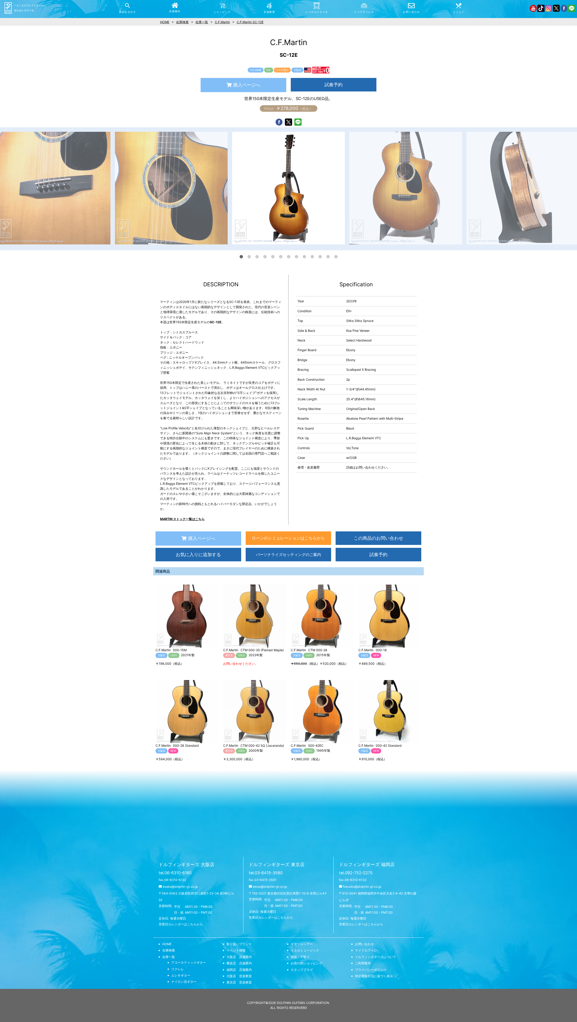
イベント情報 (236, 950)
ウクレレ (177, 969)
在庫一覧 (168, 957)
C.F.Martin (222, 22)
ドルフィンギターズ (186, 864)
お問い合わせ (364, 944)
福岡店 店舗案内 (239, 970)
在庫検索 (168, 950)
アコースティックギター (188, 962)
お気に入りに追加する (198, 554)
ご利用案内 (363, 963)
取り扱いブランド (239, 944)
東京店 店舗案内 (239, 963)
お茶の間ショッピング (306, 963)
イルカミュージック (305, 950)
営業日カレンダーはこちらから (181, 924)
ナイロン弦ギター (184, 981)
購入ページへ (246, 85)
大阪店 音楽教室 (239, 976)
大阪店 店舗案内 (239, 957)
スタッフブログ (302, 970)
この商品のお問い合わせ (378, 538)
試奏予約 (334, 84)
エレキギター (180, 975)
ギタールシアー (302, 944)
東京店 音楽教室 (239, 982)
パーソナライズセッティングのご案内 (288, 554)
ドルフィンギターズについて (375, 957)
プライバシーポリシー (371, 970)
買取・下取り (300, 957)
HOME (167, 944)
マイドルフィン (366, 950)
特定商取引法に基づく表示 (374, 976)
